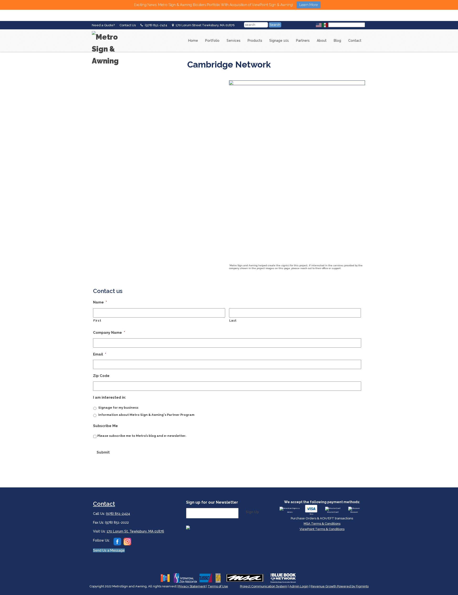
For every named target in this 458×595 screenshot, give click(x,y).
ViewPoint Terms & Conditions (322, 529)
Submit (103, 452)
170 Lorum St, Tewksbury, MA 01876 (135, 531)
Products (255, 40)
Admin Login (298, 586)
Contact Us (128, 25)
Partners (303, 40)
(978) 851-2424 (156, 25)
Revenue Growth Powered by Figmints (340, 586)
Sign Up (252, 512)
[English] (319, 25)
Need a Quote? (103, 25)
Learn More (308, 5)
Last (233, 320)
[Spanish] (325, 25)
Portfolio (212, 40)
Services (233, 40)
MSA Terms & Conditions (322, 523)
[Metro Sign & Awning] (110, 31)
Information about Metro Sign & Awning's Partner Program (146, 415)
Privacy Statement (192, 586)
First (97, 320)
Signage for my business (118, 407)
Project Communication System (263, 586)
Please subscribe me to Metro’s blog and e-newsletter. (141, 436)
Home (193, 40)
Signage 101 (279, 40)
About (322, 40)
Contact (354, 40)
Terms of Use (218, 586)
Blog (337, 40)
